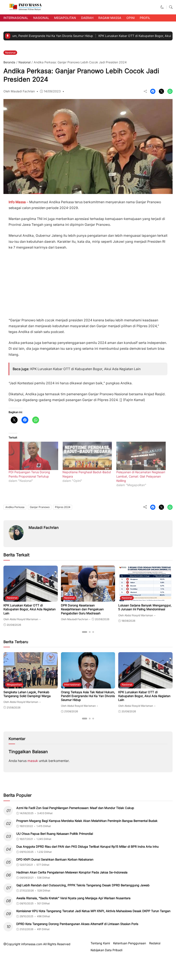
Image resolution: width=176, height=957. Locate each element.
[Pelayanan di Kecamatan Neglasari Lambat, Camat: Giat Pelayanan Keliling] (141, 456)
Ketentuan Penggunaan (129, 943)
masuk (32, 761)
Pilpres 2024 (62, 507)
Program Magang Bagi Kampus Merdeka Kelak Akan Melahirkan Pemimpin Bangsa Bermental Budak (87, 821)
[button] (162, 7)
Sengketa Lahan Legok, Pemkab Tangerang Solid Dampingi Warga (27, 694)
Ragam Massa (109, 18)
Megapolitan (65, 18)
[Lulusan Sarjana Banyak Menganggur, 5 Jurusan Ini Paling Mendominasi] (145, 599)
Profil (145, 18)
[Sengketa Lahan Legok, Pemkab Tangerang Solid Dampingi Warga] (30, 685)
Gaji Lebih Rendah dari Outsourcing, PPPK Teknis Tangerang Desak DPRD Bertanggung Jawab (83, 885)
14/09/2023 (52, 91)
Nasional (41, 18)
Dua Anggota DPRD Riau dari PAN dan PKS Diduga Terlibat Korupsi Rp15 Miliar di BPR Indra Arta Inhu (87, 846)
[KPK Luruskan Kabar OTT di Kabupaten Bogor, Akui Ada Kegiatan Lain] (30, 599)
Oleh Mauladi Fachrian (19, 91)
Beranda (9, 62)
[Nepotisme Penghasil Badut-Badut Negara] (87, 456)
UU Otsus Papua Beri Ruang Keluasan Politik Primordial (54, 833)
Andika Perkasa (14, 507)
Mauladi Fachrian (44, 527)
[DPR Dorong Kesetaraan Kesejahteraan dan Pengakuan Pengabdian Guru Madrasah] (88, 599)
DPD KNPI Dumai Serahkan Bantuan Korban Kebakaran (54, 859)
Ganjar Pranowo (40, 507)
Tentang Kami (100, 943)
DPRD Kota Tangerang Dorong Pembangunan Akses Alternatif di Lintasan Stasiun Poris (77, 924)
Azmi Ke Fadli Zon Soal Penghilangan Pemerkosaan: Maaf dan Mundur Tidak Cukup (75, 808)
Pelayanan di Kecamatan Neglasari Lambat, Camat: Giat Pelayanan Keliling (140, 476)
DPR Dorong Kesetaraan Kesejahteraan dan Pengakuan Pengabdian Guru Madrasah (82, 609)
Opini (130, 18)
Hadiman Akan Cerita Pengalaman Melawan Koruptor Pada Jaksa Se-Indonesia (71, 872)
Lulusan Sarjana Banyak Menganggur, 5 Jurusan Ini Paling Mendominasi (144, 607)
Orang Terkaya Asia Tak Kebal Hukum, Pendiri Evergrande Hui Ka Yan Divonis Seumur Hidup (88, 696)
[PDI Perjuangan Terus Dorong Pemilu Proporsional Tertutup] (33, 456)
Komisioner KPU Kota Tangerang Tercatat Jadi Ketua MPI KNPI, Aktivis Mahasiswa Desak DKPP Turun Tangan (93, 911)
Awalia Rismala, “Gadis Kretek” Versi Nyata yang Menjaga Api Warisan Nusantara (73, 898)
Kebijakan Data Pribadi (106, 950)
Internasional (15, 18)
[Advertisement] (88, 282)
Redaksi (154, 943)
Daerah (87, 18)
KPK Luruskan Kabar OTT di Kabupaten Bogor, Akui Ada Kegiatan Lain (85, 369)
